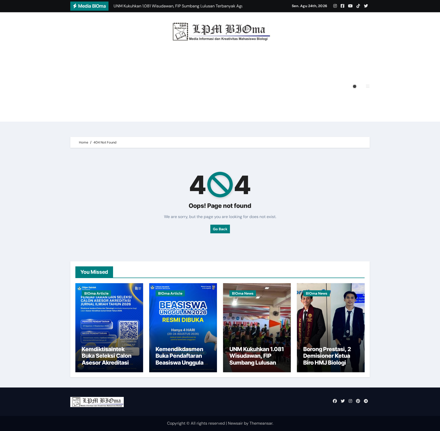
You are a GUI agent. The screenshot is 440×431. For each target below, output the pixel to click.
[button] (368, 86)
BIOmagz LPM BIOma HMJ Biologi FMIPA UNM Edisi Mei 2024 (150, 86)
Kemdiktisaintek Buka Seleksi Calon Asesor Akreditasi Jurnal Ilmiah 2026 (106, 359)
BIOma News (242, 293)
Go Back (220, 229)
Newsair (235, 423)
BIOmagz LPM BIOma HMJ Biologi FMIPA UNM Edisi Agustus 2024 (155, 72)
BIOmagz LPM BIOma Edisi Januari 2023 (271, 100)
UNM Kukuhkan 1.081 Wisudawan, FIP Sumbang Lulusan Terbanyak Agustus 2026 (256, 362)
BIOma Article (96, 293)
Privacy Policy (103, 58)
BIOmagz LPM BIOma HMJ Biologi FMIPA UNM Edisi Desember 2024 (194, 58)
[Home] (77, 86)
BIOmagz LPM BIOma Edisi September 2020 (133, 114)
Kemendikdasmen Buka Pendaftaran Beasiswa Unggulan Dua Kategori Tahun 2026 (181, 362)
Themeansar (261, 423)
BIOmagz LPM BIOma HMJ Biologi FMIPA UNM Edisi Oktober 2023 (155, 100)
